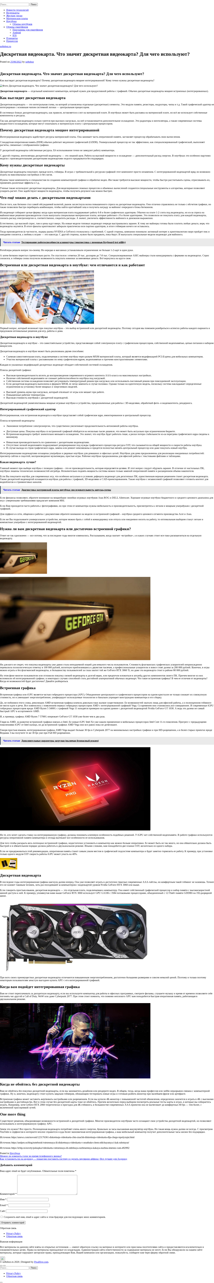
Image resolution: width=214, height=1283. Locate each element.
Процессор (12, 41)
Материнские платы (17, 18)
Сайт (2, 1211)
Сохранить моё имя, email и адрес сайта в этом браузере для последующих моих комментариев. (55, 1217)
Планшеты (12, 38)
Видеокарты (12, 12)
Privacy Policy (13, 1233)
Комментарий (8, 1194)
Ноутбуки (11, 21)
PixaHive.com (41, 1262)
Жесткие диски (14, 15)
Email (4, 1205)
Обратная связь (14, 1236)
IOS (15, 35)
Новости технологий (17, 10)
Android (17, 32)
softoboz (29, 61)
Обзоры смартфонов (17, 27)
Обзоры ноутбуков (22, 24)
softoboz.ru (5, 1)
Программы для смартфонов (28, 29)
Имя (3, 1199)
